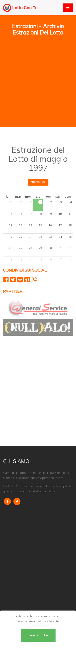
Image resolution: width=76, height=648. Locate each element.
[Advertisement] (38, 61)
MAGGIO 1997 (38, 182)
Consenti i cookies (38, 635)
